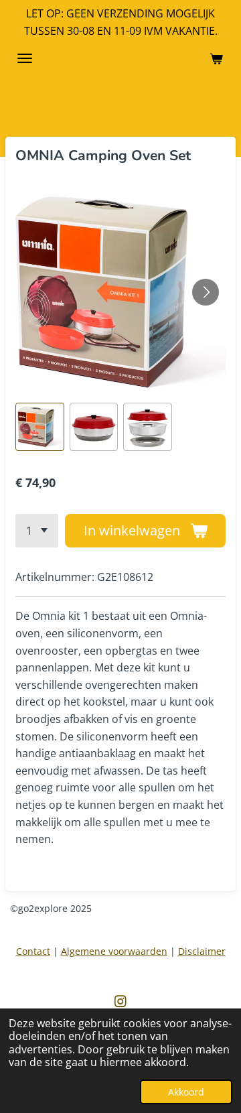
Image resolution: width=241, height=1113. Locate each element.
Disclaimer (202, 951)
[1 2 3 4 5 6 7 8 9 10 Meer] (36, 530)
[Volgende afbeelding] (205, 292)
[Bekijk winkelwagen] (216, 58)
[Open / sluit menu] (24, 58)
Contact (33, 951)
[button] (39, 427)
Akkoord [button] (186, 1092)
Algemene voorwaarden (114, 951)
